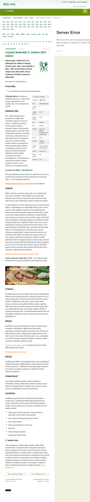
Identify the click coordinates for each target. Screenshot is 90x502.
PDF (48, 49)
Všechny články (81, 11)
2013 (26, 17)
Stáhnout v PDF (40, 474)
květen (31, 17)
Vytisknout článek (17, 474)
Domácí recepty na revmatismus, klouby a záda (21, 254)
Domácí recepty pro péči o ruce (15, 352)
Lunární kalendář (17, 17)
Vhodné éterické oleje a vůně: (15, 345)
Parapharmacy (7, 17)
